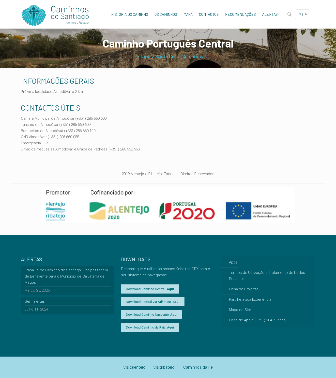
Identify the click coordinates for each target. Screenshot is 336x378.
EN (305, 14)
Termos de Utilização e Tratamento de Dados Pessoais (267, 275)
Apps (233, 262)
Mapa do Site (240, 310)
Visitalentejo (134, 367)
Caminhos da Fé (198, 367)
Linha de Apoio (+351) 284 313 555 (257, 320)
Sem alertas (35, 301)
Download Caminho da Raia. (150, 327)
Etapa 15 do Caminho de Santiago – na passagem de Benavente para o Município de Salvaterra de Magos (66, 276)
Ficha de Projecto (244, 289)
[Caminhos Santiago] (55, 14)
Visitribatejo (164, 367)
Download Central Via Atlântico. (153, 302)
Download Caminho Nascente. (151, 314)
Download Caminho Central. (150, 289)
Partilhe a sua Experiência (250, 299)
